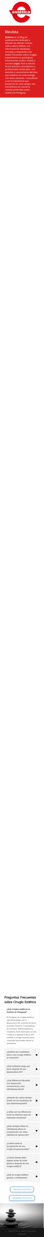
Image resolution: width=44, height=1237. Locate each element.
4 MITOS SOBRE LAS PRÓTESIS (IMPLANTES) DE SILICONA (21, 495)
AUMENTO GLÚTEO (17, 940)
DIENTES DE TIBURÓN (19, 602)
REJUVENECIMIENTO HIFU (21, 851)
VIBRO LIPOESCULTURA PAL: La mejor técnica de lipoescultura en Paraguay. (20, 326)
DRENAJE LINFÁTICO (18, 910)
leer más (9, 140)
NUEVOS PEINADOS (17, 631)
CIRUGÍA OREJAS (16, 881)
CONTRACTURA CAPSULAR (22, 126)
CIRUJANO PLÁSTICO (22, 1198)
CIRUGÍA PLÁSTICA (22, 1189)
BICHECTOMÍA (15, 720)
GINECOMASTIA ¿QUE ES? (21, 694)
